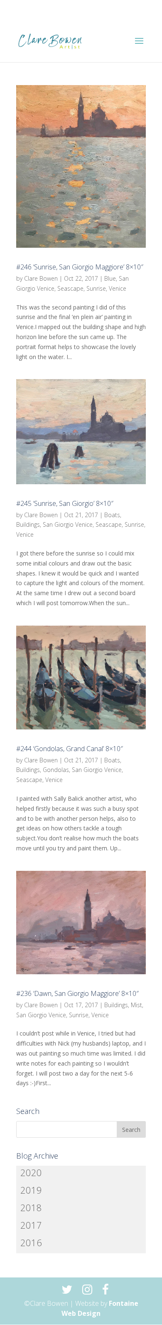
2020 (31, 1172)
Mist (136, 1005)
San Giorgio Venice (68, 524)
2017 (31, 1225)
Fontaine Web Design (99, 1308)
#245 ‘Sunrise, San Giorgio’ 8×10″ (64, 503)
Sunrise (96, 288)
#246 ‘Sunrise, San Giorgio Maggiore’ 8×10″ (79, 267)
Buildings (28, 524)
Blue (110, 278)
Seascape (70, 288)
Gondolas (56, 770)
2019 (31, 1190)
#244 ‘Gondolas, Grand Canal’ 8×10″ (69, 748)
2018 (31, 1207)
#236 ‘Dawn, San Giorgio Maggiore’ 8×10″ (77, 993)
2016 (31, 1242)
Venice (117, 288)
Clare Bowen (41, 278)
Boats (112, 515)
